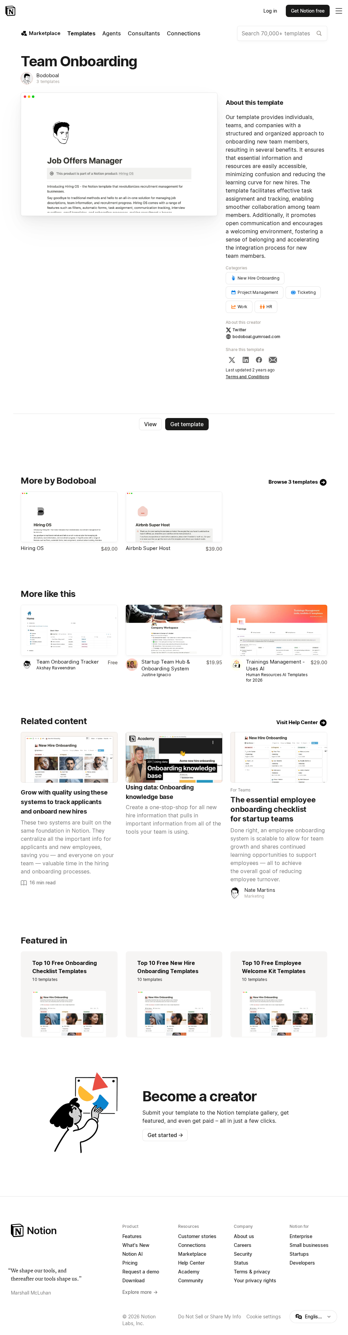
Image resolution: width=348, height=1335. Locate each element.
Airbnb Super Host (148, 548)
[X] (232, 360)
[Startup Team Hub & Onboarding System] (174, 630)
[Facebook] (259, 360)
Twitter (239, 329)
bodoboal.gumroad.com (256, 336)
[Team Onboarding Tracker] (69, 630)
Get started (165, 1135)
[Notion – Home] (11, 11)
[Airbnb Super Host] (174, 516)
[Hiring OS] (69, 516)
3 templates (47, 81)
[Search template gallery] (319, 33)
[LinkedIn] (245, 360)
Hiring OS (32, 548)
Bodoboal (47, 75)
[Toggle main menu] (338, 10)
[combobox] (282, 33)
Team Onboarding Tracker (67, 661)
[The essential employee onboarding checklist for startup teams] (278, 757)
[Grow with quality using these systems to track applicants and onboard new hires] (69, 757)
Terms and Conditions (247, 376)
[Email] (272, 360)
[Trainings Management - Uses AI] (278, 630)
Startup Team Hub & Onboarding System (165, 665)
